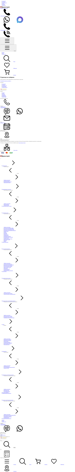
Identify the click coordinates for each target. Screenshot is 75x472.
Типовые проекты (4, 87)
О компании (4, 1)
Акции (3, 53)
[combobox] (37, 440)
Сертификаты (4, 96)
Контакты (3, 84)
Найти (14, 447)
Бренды (3, 52)
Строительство (4, 2)
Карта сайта (15, 150)
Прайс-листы (4, 54)
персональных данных (22, 142)
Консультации (4, 86)
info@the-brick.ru (2, 122)
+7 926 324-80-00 (3, 30)
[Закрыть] (0, 158)
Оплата (3, 3)
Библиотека (4, 5)
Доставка (3, 4)
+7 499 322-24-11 (2, 106)
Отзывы (3, 92)
